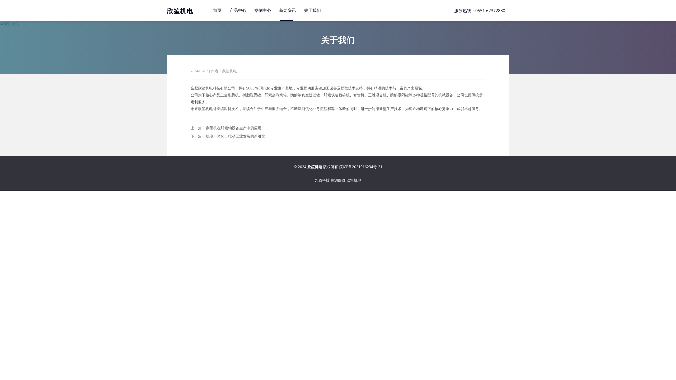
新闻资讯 (287, 10)
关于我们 (312, 10)
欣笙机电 (353, 180)
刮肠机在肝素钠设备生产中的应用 (233, 127)
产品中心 (237, 10)
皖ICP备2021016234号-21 (360, 166)
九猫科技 (322, 180)
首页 (217, 10)
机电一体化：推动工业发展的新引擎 (235, 136)
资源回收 (338, 180)
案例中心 (262, 10)
